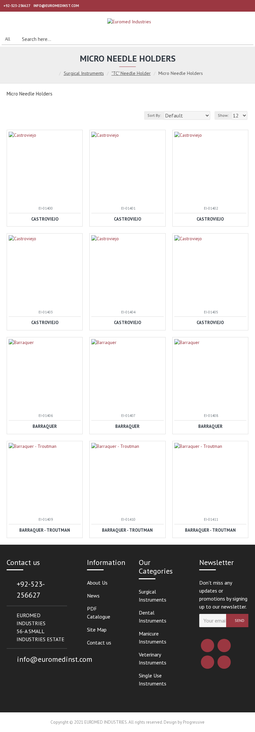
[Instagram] (207, 662)
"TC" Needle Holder (131, 73)
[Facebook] (207, 645)
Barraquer (45, 426)
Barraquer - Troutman (44, 530)
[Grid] (11, 115)
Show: (223, 115)
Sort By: (154, 115)
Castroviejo (44, 219)
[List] (19, 115)
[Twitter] (224, 645)
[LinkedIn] (224, 662)
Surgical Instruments (84, 73)
